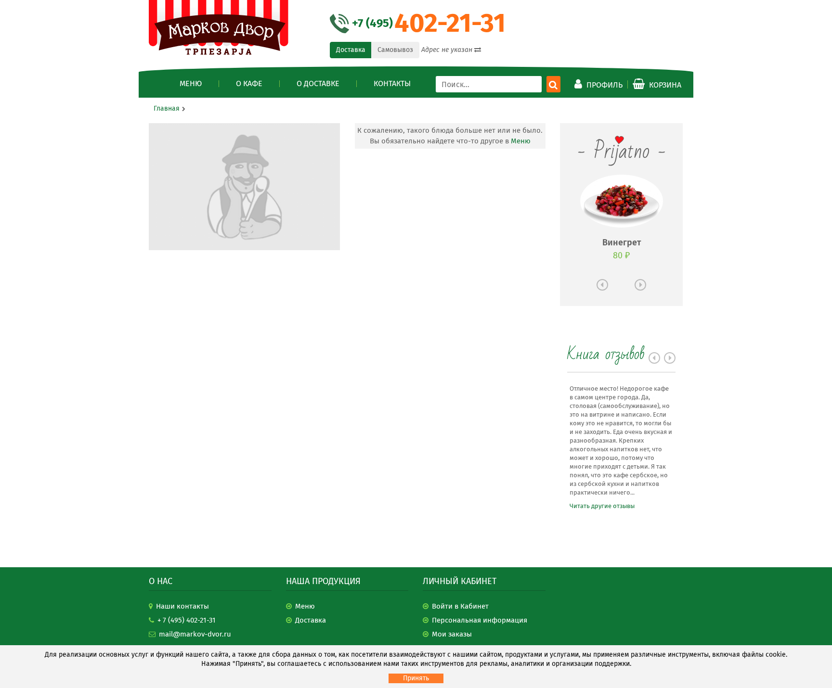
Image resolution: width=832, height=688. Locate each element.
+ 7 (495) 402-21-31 (186, 620)
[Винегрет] (621, 201)
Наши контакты (182, 606)
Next (640, 285)
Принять (416, 678)
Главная (167, 108)
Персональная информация (479, 620)
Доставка (350, 50)
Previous (602, 285)
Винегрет (621, 242)
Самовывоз (395, 50)
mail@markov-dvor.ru (195, 634)
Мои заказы (452, 634)
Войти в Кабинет (460, 606)
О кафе (249, 83)
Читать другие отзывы (602, 506)
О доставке (318, 83)
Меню (191, 83)
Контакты (392, 83)
